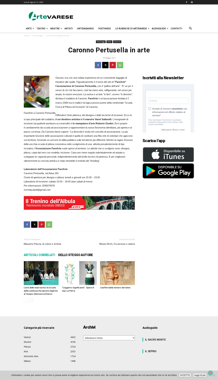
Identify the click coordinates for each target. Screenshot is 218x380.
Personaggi (37, 35)
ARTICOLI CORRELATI (39, 255)
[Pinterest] (112, 65)
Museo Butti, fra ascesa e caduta (117, 244)
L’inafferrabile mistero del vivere (115, 287)
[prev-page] (26, 300)
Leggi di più (200, 375)
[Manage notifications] (210, 373)
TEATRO (41, 28)
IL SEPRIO (150, 351)
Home (26, 35)
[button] (190, 28)
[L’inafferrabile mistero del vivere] (117, 273)
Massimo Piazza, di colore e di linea (42, 244)
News (109, 42)
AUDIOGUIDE (159, 28)
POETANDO (104, 28)
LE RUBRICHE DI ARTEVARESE (131, 28)
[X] (105, 65)
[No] (214, 375)
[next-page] (31, 300)
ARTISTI (68, 28)
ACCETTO (185, 375)
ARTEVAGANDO (85, 28)
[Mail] (191, 2)
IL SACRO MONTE (155, 339)
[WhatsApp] (120, 65)
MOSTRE (55, 28)
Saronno (117, 42)
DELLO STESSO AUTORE (75, 255)
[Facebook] (186, 2)
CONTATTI (176, 28)
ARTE (29, 28)
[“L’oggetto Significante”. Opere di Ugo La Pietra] (79, 273)
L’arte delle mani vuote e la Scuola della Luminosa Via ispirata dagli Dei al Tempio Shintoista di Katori (41, 290)
